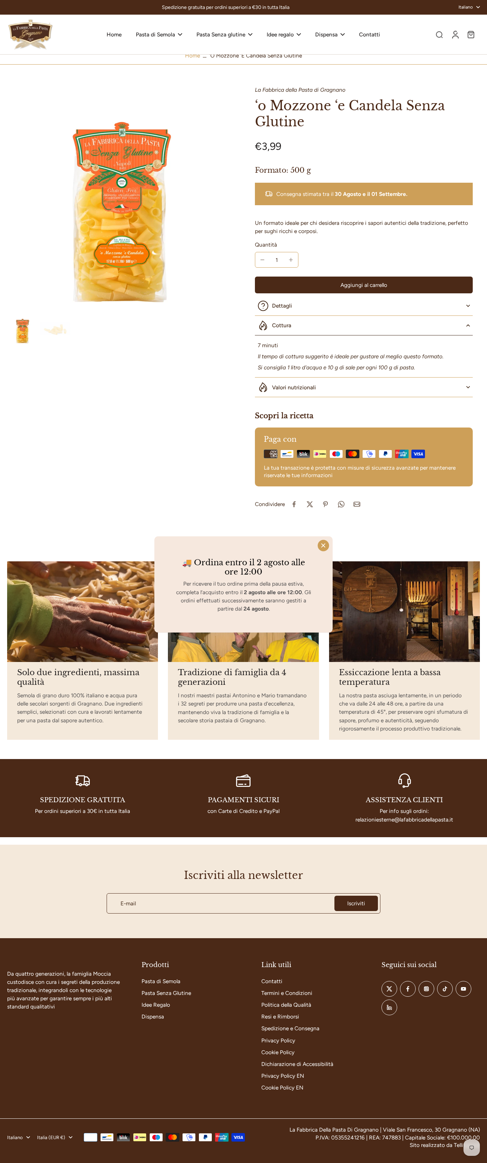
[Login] (455, 34)
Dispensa (153, 1016)
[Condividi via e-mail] (357, 504)
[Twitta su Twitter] (310, 504)
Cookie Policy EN (282, 1087)
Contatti (271, 981)
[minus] (262, 259)
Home (192, 55)
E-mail (128, 903)
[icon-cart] (470, 34)
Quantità (266, 244)
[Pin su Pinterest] (325, 504)
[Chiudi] (323, 545)
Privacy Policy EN (282, 1075)
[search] (439, 34)
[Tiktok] (445, 989)
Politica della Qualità (286, 1004)
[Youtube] (463, 989)
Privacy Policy (278, 1040)
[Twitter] (389, 989)
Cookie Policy (277, 1052)
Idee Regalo (156, 1004)
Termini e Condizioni (286, 993)
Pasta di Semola (161, 981)
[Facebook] (408, 989)
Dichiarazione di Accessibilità (297, 1064)
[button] (364, 285)
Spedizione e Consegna (290, 1028)
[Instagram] (426, 989)
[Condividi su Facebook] (294, 504)
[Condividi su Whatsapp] (341, 504)
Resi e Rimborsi (280, 1016)
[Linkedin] (389, 1007)
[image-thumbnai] (22, 329)
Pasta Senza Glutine (166, 993)
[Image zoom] (119, 198)
